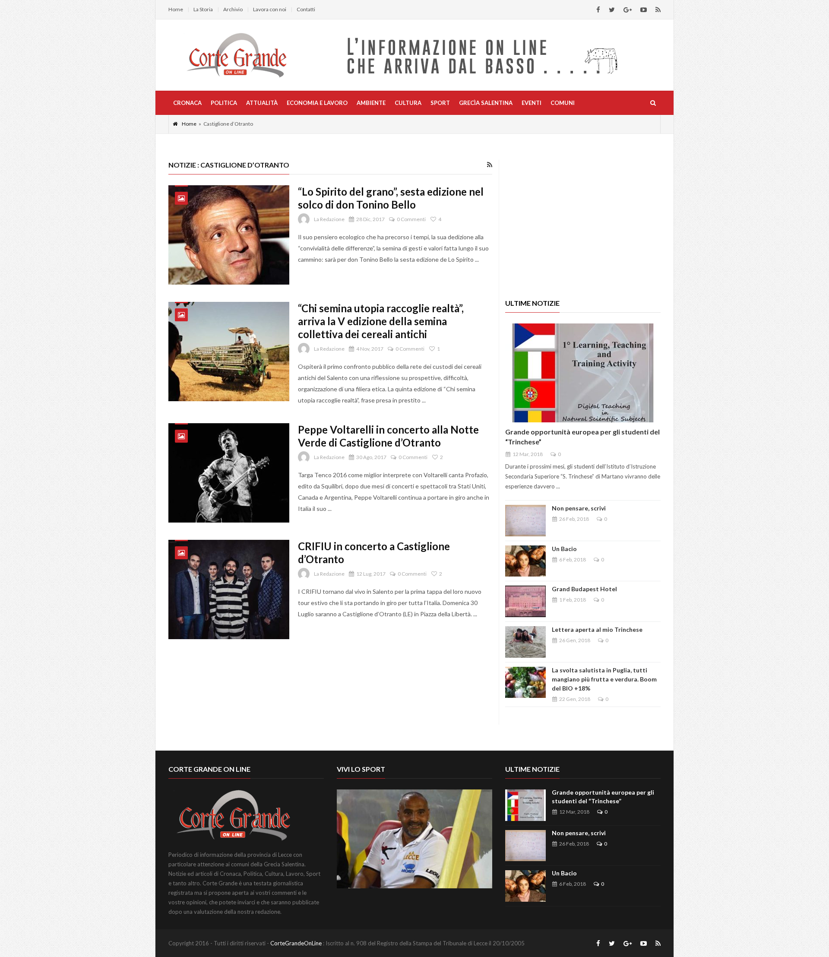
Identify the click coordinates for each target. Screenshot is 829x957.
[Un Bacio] (525, 561)
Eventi (531, 102)
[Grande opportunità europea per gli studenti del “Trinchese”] (583, 372)
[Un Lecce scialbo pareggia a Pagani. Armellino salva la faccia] (414, 838)
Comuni (563, 102)
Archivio (233, 9)
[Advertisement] (583, 220)
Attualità (262, 102)
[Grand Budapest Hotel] (525, 601)
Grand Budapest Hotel (584, 589)
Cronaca (187, 102)
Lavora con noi (269, 9)
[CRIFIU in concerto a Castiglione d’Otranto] (228, 589)
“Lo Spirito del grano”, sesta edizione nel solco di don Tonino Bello (391, 198)
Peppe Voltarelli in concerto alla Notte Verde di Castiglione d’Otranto (388, 436)
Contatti (306, 9)
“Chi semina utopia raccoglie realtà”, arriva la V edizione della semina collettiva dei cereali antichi (381, 321)
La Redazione (329, 219)
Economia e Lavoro (317, 102)
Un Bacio (564, 548)
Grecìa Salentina (486, 102)
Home (175, 9)
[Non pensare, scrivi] (525, 520)
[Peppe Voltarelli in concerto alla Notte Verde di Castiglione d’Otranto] (228, 473)
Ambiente (371, 102)
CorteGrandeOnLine (296, 943)
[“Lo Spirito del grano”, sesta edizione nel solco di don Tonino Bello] (228, 235)
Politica (224, 102)
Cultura (408, 102)
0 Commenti (411, 219)
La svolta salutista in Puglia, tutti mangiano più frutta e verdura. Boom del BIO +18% (604, 679)
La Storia (203, 9)
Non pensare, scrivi (579, 508)
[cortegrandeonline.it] (236, 55)
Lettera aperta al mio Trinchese (597, 629)
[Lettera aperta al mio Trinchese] (525, 642)
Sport (440, 102)
